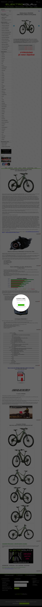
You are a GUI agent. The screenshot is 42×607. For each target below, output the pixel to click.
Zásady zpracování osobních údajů (21, 306)
